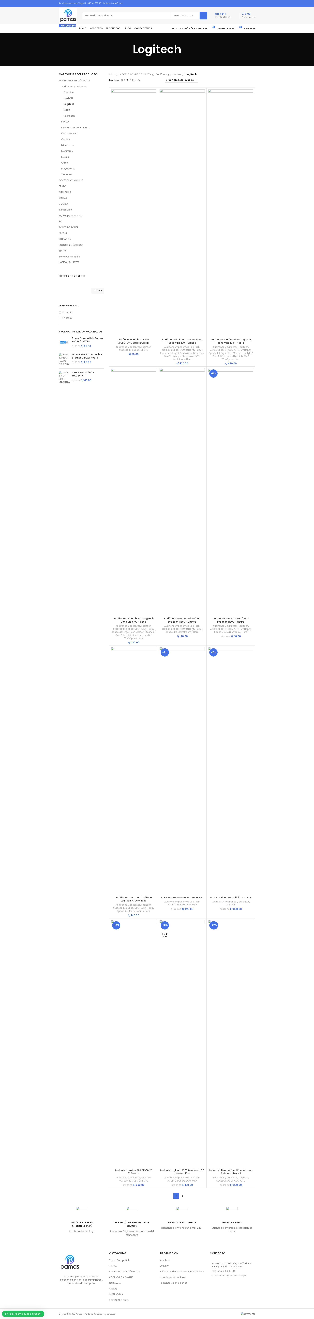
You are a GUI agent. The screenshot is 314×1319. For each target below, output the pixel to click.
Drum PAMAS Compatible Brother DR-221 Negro (87, 356)
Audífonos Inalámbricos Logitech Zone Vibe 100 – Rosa (133, 620)
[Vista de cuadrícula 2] (148, 80)
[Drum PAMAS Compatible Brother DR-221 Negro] (64, 359)
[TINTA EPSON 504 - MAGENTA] (64, 377)
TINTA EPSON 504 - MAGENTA (83, 374)
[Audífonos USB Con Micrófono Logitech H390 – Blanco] (182, 491)
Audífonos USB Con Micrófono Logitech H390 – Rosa (133, 899)
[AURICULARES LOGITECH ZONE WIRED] (182, 770)
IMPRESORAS (66, 209)
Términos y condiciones (173, 1283)
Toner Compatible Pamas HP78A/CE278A (87, 340)
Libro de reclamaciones (173, 1277)
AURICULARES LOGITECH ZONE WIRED (182, 897)
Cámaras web (69, 133)
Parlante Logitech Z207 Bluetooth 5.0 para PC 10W (182, 1172)
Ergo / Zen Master (182, 353)
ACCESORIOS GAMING (71, 180)
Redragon (69, 116)
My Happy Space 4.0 (70, 215)
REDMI (67, 110)
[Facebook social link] (241, 3)
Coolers (65, 139)
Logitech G (218, 901)
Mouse (65, 157)
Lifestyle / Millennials (183, 356)
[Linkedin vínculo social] (249, 3)
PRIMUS (63, 233)
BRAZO (65, 121)
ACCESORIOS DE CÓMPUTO (74, 80)
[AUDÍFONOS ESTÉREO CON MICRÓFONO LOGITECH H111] (133, 213)
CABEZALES (65, 192)
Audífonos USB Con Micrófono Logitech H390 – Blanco (182, 620)
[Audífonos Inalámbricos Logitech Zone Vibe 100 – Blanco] (182, 213)
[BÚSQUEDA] (203, 15)
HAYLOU (68, 98)
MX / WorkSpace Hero (186, 358)
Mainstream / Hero (188, 632)
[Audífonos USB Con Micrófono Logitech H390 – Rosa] (133, 770)
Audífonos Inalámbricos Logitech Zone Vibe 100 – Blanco (182, 341)
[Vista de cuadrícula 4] (158, 80)
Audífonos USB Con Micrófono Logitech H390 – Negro (231, 620)
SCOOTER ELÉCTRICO (71, 245)
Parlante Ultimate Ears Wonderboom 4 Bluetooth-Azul (231, 1172)
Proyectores (68, 168)
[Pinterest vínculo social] (245, 3)
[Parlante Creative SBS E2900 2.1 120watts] (133, 1043)
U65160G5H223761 (69, 262)
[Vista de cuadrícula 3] (153, 80)
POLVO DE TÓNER (68, 227)
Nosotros (165, 1260)
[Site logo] (68, 15)
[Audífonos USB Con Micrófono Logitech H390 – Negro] (230, 491)
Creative (69, 92)
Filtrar (98, 290)
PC (60, 221)
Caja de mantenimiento (75, 127)
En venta (67, 312)
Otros (64, 162)
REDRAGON (65, 239)
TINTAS (63, 250)
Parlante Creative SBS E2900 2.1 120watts (133, 1172)
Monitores (67, 151)
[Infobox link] (223, 15)
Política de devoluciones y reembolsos (182, 1271)
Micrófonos (67, 145)
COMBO (63, 203)
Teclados (66, 174)
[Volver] (128, 49)
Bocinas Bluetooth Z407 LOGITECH (230, 897)
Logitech (69, 104)
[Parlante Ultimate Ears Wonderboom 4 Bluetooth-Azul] (230, 1043)
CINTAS (63, 198)
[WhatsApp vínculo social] (253, 3)
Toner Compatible (69, 256)
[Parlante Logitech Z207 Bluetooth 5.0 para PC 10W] (182, 1043)
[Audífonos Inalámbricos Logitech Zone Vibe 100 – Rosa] (133, 491)
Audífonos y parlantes (74, 86)
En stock (67, 318)
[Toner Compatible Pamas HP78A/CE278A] (64, 342)
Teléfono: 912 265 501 (223, 1271)
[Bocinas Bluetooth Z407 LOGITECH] (230, 770)
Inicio (112, 74)
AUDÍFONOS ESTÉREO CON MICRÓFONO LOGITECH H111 (134, 341)
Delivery (164, 1265)
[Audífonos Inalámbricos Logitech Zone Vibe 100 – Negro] (230, 213)
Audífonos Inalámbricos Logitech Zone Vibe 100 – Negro (231, 341)
